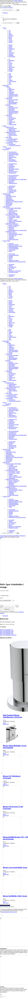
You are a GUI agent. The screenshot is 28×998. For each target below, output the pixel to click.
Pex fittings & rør (12, 407)
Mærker (4, 283)
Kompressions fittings (13, 410)
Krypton (10, 318)
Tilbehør (10, 352)
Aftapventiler (9, 453)
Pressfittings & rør (13, 419)
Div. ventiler (11, 524)
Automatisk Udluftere (13, 516)
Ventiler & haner (6, 449)
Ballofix (10, 290)
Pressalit (10, 326)
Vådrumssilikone (12, 380)
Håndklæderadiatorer (13, 368)
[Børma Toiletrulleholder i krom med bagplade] (12, 742)
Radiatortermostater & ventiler (15, 501)
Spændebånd (12, 436)
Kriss (10, 317)
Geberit (10, 305)
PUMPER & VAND (10, 487)
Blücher (10, 292)
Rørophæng (11, 443)
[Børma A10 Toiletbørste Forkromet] (12, 773)
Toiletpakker (11, 347)
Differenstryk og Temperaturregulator (14, 457)
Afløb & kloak (6, 462)
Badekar (10, 372)
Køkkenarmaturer (13, 384)
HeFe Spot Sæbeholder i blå (6, 629)
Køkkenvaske (12, 385)
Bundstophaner (9, 458)
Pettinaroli (11, 325)
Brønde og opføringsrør (14, 480)
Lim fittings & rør (13, 432)
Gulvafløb (11, 465)
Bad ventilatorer (12, 373)
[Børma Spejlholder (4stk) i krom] (12, 892)
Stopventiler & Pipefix (14, 424)
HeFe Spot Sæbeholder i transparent (8, 635)
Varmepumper (12, 509)
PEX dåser (11, 411)
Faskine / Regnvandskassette (15, 476)
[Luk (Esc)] (4, 996)
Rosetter (10, 444)
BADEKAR (8, 371)
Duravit (10, 303)
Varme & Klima (6, 496)
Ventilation (11, 531)
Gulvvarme (11, 499)
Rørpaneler (11, 437)
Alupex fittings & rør (13, 409)
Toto (10, 334)
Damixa (10, 298)
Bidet (10, 343)
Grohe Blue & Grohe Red (14, 401)
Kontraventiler (9, 460)
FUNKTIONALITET (11, 396)
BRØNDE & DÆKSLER (12, 479)
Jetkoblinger (11, 493)
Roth (10, 330)
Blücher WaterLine (13, 469)
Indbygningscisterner (13, 351)
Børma (10, 294)
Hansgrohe (11, 311)
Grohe (10, 307)
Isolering (11, 521)
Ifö (9, 315)
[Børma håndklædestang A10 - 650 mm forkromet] (12, 834)
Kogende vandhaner (13, 397)
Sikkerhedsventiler (10, 456)
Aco (10, 286)
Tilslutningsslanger (13, 439)
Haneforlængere (12, 428)
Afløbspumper (12, 377)
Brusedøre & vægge (13, 363)
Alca (10, 287)
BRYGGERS (9, 393)
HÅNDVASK (9, 354)
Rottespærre (11, 484)
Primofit (10, 414)
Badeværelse (6, 341)
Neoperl (10, 324)
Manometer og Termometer (15, 526)
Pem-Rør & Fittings (13, 427)
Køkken (5, 381)
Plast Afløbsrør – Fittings (14, 471)
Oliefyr (10, 514)
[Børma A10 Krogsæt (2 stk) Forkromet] (12, 803)
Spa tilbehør (8, 403)
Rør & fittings (6, 405)
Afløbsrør (11, 474)
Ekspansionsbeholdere (14, 510)
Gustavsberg (11, 308)
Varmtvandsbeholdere (13, 504)
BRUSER (8, 360)
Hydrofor (11, 513)
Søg (9, 6)
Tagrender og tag (12, 446)
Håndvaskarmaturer (13, 358)
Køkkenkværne (12, 389)
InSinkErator (11, 316)
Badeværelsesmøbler (13, 355)
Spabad (10, 379)
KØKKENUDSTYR (11, 388)
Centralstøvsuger (12, 522)
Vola (10, 338)
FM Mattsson (12, 304)
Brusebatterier (12, 364)
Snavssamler (8, 461)
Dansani (10, 301)
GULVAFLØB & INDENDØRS (13, 463)
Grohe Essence (12, 399)
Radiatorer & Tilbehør (14, 500)
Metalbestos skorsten (13, 527)
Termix (10, 333)
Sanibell (10, 332)
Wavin (10, 339)
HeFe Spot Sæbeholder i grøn (6, 631)
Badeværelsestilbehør (13, 367)
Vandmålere (11, 448)
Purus (10, 329)
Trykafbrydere (12, 530)
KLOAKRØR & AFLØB (12, 470)
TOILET (8, 342)
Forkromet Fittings (13, 416)
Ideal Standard (12, 312)
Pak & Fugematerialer (14, 431)
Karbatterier (11, 375)
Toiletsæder (11, 348)
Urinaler (10, 376)
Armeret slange (12, 441)
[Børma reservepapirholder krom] (12, 864)
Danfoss (10, 300)
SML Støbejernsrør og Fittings (15, 490)
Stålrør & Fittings (12, 412)
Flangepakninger (12, 445)
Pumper (10, 507)
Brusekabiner (12, 365)
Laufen (10, 320)
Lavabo (10, 321)
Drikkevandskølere (13, 390)
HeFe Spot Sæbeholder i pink (6, 633)
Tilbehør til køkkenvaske (14, 386)
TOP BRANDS (9, 398)
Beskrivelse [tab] (5, 615)
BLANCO (11, 291)
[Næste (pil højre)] (2, 997)
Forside (1, 535)
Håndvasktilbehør (13, 359)
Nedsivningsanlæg (13, 488)
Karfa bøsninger (12, 433)
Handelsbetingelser (5, 912)
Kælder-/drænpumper (13, 495)
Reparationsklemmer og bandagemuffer (17, 435)
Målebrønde (11, 483)
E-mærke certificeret (18, 0)
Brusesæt (11, 362)
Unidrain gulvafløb (13, 466)
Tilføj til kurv (7, 609)
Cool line (11, 296)
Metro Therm (12, 322)
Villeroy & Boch (12, 337)
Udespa (4, 402)
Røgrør (10, 525)
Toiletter (10, 346)
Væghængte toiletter (13, 350)
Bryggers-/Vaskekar (13, 394)
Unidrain (11, 335)
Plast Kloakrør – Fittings (14, 473)
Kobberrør (11, 420)
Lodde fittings (12, 422)
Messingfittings (12, 415)
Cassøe (10, 295)
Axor (10, 288)
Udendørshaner (9, 454)
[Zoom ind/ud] (0, 996)
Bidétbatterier (12, 345)
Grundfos (11, 309)
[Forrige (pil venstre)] (0, 997)
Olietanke (11, 512)
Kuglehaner (11, 423)
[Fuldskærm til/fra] (2, 996)
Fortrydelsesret (13, 912)
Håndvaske (11, 356)
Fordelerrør (11, 426)
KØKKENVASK (10, 382)
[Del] (3, 996)
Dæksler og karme (13, 482)
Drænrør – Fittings (13, 475)
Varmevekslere (12, 505)
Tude (10, 392)
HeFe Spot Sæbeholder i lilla (6, 632)
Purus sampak (12, 467)
